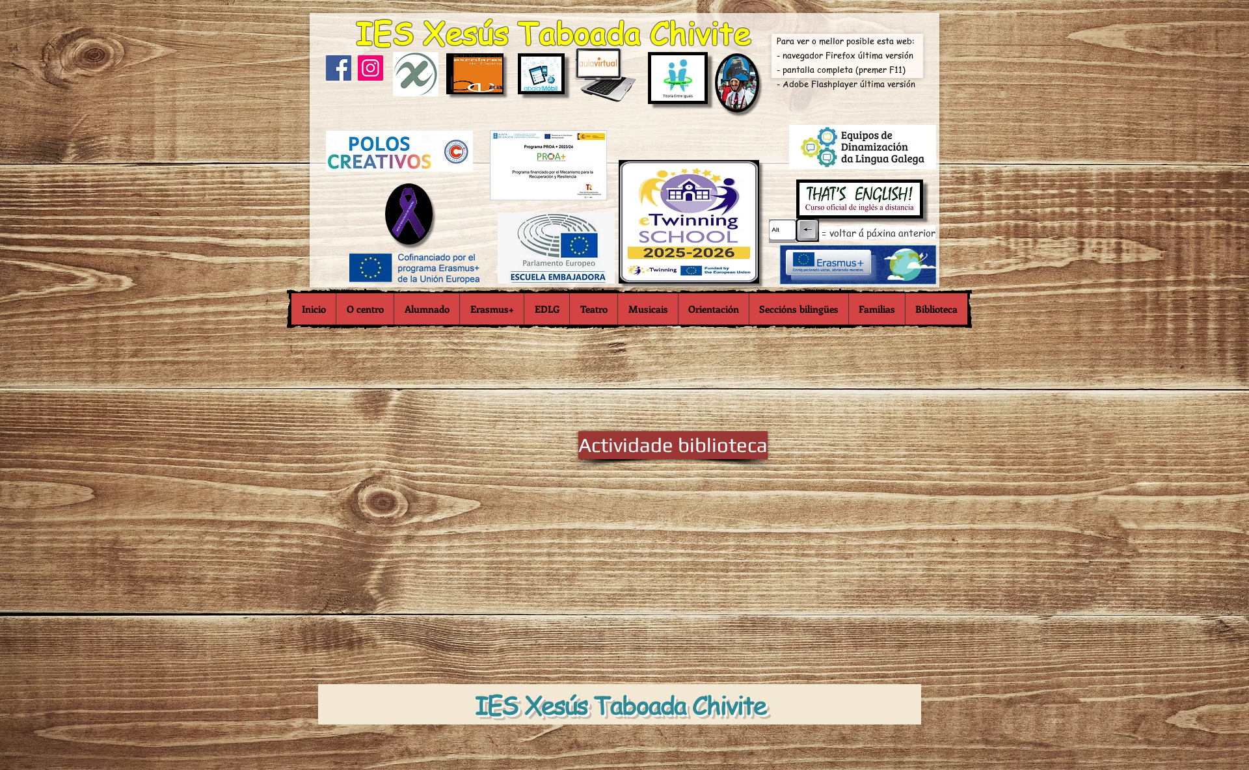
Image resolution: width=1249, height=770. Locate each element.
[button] (365, 309)
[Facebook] (338, 68)
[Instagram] (370, 68)
